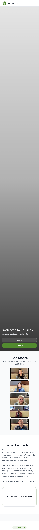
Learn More (19, 340)
